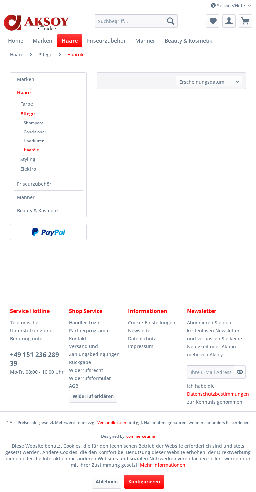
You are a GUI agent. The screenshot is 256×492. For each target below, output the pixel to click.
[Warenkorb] (245, 21)
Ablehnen (107, 481)
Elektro (28, 169)
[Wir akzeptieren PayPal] (48, 232)
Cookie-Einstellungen (151, 322)
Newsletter (140, 330)
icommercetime (140, 436)
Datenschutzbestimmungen (218, 394)
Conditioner (35, 132)
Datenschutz (142, 338)
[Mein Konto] (229, 21)
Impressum (140, 346)
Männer (26, 197)
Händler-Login (85, 322)
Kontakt (77, 338)
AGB (73, 386)
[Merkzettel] (212, 21)
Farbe (26, 104)
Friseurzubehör (34, 184)
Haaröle (31, 150)
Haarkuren (34, 141)
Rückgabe (80, 362)
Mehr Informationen (162, 465)
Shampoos (34, 123)
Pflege (27, 113)
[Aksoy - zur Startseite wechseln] (36, 22)
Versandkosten (111, 422)
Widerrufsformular (90, 378)
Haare (24, 92)
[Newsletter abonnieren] (240, 372)
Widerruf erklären (93, 396)
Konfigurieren (144, 481)
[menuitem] (136, 21)
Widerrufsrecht (86, 370)
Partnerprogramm (89, 330)
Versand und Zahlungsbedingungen (94, 350)
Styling (27, 159)
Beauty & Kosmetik (38, 210)
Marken (25, 79)
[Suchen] (171, 21)
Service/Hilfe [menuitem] (231, 5)
